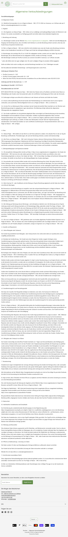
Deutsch (33, 519)
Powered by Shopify (34, 534)
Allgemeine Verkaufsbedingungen (37, 530)
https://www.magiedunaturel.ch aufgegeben (36, 40)
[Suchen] (45, 4)
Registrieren (28, 482)
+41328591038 (12, 499)
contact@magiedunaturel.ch (8, 495)
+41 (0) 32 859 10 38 (6, 497)
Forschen (25, 530)
